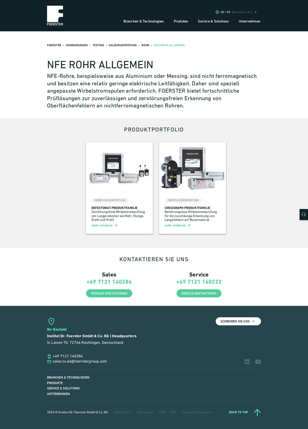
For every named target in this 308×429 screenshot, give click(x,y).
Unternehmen (58, 394)
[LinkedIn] (247, 361)
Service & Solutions (63, 388)
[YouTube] (258, 362)
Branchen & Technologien (68, 378)
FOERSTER (54, 45)
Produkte (55, 383)
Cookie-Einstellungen (197, 412)
